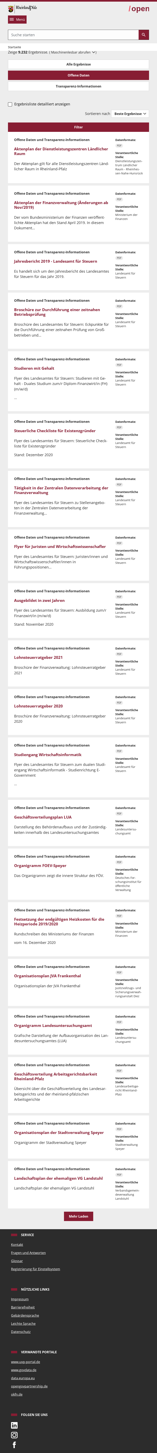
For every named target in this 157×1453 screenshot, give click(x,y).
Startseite (14, 47)
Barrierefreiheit (23, 1307)
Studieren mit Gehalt (34, 368)
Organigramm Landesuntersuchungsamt (53, 1025)
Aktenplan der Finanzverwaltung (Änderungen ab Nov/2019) (61, 205)
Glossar (17, 1261)
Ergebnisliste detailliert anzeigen (42, 104)
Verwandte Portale (38, 1352)
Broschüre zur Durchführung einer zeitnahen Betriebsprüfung (57, 312)
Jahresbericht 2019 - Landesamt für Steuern (55, 261)
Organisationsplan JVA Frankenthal (47, 976)
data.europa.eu (23, 1378)
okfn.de (16, 1394)
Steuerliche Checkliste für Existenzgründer (55, 430)
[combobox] (73, 35)
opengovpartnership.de (29, 1386)
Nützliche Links (34, 1289)
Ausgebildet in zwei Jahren (39, 600)
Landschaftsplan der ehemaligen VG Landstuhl (58, 1178)
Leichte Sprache (23, 1323)
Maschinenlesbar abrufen (71, 52)
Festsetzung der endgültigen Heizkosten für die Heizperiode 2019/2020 (59, 922)
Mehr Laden (78, 1216)
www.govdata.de (23, 1370)
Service (27, 1235)
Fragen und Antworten (28, 1253)
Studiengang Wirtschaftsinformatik (48, 754)
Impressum (20, 1299)
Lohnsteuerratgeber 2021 (38, 657)
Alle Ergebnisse (78, 64)
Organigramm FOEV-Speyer (40, 865)
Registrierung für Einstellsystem (35, 1269)
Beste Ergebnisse (128, 114)
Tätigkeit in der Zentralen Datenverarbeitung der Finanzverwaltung (61, 490)
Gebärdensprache (25, 1315)
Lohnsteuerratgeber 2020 (38, 706)
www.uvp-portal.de (25, 1362)
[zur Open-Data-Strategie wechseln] (139, 8)
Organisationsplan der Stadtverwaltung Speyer (59, 1132)
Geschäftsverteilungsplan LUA (43, 817)
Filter (78, 127)
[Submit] (144, 35)
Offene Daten (79, 75)
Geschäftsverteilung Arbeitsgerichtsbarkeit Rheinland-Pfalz (55, 1076)
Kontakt (17, 1244)
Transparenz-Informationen (78, 86)
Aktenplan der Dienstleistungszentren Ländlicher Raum (61, 151)
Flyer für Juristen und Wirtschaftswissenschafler (60, 546)
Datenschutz (21, 1331)
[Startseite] (22, 8)
